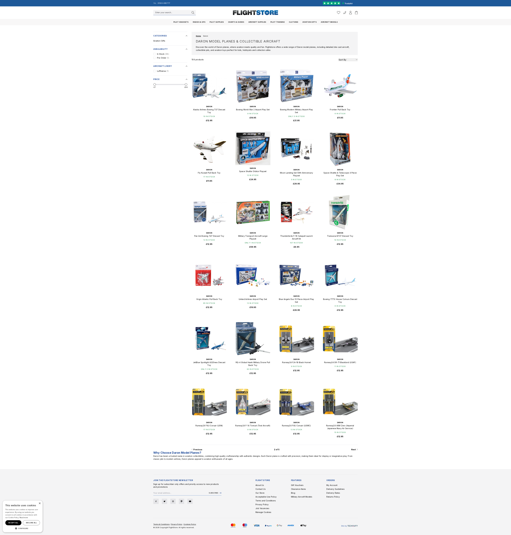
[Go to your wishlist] (338, 12)
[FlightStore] (255, 13)
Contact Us (261, 489)
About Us (260, 485)
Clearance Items (298, 489)
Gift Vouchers (297, 485)
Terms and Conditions (266, 500)
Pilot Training (277, 22)
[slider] (154, 84)
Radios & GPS (199, 22)
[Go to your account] (350, 12)
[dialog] (23, 516)
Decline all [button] (31, 523)
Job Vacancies (262, 508)
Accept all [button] (13, 523)
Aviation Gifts (309, 22)
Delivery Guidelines (335, 489)
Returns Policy (333, 497)
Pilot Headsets (181, 22)
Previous (197, 449)
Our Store (260, 493)
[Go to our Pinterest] (181, 501)
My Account (331, 485)
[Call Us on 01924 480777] (344, 12)
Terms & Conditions (161, 524)
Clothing (293, 22)
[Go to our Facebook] (156, 501)
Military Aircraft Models (301, 497)
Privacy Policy (262, 504)
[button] (22, 528)
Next (354, 449)
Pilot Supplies (217, 22)
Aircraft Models (329, 22)
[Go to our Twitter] (164, 501)
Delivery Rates (333, 493)
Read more (24, 517)
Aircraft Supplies (257, 22)
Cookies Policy (190, 524)
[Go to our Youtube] (190, 501)
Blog (293, 493)
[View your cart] (356, 12)
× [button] (40, 503)
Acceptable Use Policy (266, 497)
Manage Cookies (263, 512)
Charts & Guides (236, 22)
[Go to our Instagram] (173, 501)
